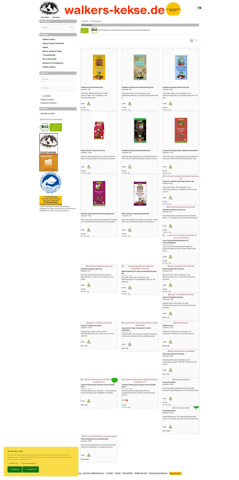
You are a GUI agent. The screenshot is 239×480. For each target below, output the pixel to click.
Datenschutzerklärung (28, 463)
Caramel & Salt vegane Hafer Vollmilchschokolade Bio (180, 150)
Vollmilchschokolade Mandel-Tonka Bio (176, 87)
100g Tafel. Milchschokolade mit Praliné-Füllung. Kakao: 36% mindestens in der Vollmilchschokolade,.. (94, 95)
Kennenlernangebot (169, 382)
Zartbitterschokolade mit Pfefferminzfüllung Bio (137, 87)
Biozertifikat (45, 17)
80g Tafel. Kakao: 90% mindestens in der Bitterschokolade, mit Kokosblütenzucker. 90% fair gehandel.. (138, 279)
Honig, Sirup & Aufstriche (53, 43)
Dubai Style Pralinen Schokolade (173, 354)
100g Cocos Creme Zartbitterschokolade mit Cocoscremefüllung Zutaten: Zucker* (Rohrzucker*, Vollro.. (179, 249)
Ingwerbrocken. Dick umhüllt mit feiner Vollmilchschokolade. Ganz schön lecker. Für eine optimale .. (97, 334)
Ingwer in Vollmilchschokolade (91, 325)
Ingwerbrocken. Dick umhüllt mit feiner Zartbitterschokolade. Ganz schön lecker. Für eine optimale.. (179, 305)
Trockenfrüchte (49, 55)
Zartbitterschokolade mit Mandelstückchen (136, 150)
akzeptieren (31, 469)
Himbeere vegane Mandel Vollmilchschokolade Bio (97, 214)
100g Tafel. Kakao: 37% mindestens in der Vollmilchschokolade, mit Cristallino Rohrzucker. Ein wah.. (180, 95)
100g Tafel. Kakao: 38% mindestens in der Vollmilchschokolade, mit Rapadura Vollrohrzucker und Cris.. (180, 189)
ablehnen (15, 469)
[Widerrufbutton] (175, 473)
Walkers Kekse (49, 39)
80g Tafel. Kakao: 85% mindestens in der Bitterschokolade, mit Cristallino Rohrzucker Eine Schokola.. (179, 277)
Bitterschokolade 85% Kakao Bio (173, 269)
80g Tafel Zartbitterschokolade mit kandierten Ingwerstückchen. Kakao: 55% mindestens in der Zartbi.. (97, 277)
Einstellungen (13, 463)
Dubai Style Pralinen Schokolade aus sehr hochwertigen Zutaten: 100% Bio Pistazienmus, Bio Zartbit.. (180, 362)
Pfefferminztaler (168, 325)
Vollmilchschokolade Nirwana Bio (92, 87)
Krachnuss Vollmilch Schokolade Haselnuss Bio (178, 181)
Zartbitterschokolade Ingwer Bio (91, 269)
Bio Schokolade (87, 25)
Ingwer (45, 47)
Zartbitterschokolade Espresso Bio (174, 210)
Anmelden (47, 96)
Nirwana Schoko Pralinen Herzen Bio (93, 150)
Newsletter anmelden (48, 113)
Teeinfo (118, 473)
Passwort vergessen (47, 99)
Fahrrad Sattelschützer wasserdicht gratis (94, 439)
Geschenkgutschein (169, 410)
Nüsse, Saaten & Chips (52, 51)
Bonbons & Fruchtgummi (53, 63)
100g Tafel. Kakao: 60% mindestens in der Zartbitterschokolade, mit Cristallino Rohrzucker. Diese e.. (140, 95)
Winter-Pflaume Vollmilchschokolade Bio (135, 214)
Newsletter (56, 17)
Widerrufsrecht (141, 473)
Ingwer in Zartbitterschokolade (173, 297)
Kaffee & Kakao (49, 67)
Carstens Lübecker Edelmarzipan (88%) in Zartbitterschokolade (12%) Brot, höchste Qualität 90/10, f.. (138, 393)
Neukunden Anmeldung (49, 103)
